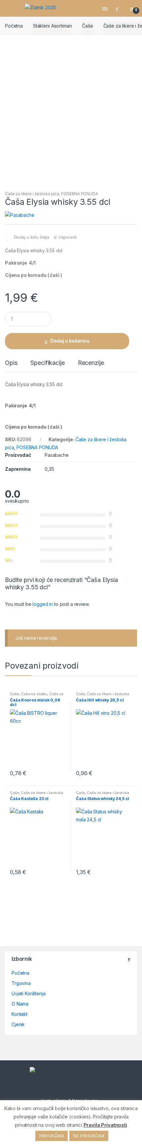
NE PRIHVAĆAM (88, 1135)
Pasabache (57, 455)
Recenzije (91, 363)
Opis (11, 363)
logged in (42, 604)
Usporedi (67, 237)
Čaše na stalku (34, 694)
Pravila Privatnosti (105, 1125)
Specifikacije (47, 363)
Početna (14, 26)
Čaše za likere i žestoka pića (32, 193)
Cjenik (18, 1024)
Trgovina (21, 983)
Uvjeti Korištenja (29, 993)
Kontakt (19, 1014)
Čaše (87, 26)
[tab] (11, 365)
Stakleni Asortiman (52, 26)
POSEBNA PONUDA (79, 193)
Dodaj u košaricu (69, 341)
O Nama (20, 1004)
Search (105, 8)
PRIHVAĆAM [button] (51, 1135)
